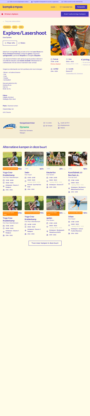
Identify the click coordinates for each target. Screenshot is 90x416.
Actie (21, 27)
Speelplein (7, 27)
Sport (14, 27)
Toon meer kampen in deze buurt (45, 243)
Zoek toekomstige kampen (75, 14)
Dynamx (8, 37)
